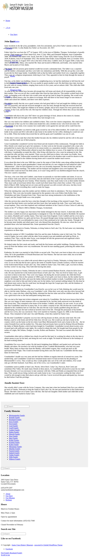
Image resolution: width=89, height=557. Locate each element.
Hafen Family (14, 432)
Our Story (9, 496)
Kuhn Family (14, 445)
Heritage (9, 500)
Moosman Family (15, 447)
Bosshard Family (15, 420)
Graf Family (13, 426)
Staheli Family (14, 453)
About (8, 494)
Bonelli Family (14, 418)
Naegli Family (14, 451)
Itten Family (13, 438)
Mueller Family (14, 449)
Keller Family (14, 440)
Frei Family (13, 424)
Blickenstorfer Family (17, 415)
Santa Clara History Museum (22, 545)
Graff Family (14, 428)
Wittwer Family (14, 459)
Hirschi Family (14, 434)
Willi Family (13, 457)
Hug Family (13, 436)
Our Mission (10, 498)
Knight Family (14, 442)
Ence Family (13, 422)
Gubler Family (14, 430)
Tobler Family (14, 455)
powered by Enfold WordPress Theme (48, 545)
